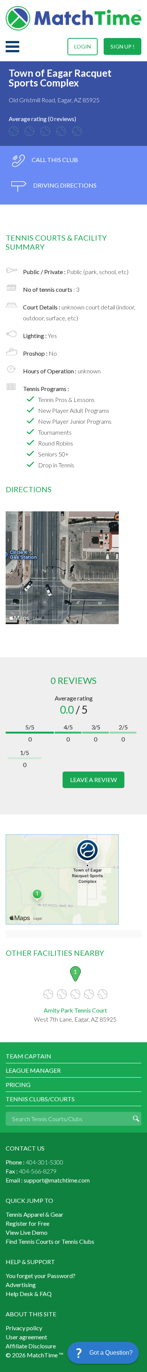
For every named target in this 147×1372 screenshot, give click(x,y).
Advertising (21, 1284)
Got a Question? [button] (111, 1352)
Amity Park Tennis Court (75, 1010)
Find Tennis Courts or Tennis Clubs (50, 1241)
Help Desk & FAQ (29, 1293)
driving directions (64, 185)
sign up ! (122, 46)
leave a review (93, 779)
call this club (54, 159)
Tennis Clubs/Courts (40, 1098)
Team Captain (28, 1056)
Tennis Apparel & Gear (34, 1214)
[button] (103, 1353)
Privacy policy (24, 1327)
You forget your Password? (40, 1275)
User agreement (26, 1336)
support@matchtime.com (57, 1180)
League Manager (33, 1070)
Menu (12, 46)
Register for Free (27, 1223)
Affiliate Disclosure (31, 1345)
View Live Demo (26, 1232)
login (82, 46)
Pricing (18, 1084)
